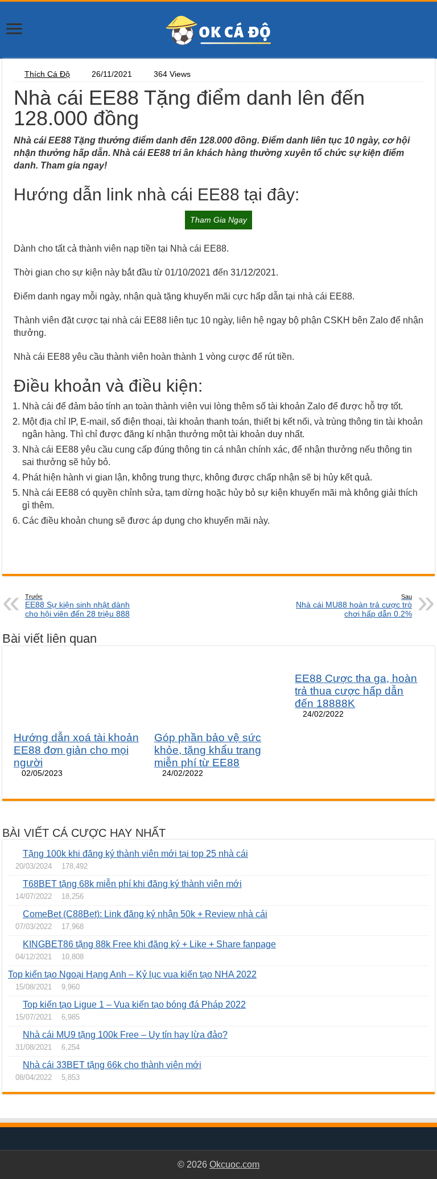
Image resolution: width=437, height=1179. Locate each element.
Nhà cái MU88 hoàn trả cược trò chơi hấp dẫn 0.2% (354, 605)
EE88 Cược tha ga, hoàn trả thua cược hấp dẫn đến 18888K (356, 690)
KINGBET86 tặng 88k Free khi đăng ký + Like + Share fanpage (149, 944)
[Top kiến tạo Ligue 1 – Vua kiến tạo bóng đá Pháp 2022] (12, 1004)
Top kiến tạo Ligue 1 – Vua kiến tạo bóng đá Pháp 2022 (134, 1004)
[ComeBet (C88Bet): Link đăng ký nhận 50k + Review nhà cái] (12, 913)
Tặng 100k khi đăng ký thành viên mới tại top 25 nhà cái (135, 853)
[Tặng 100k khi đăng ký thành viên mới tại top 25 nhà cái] (12, 853)
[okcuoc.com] (218, 29)
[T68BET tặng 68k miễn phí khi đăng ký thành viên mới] (12, 883)
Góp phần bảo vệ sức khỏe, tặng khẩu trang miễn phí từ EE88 (207, 750)
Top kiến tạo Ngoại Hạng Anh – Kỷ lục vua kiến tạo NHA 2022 (132, 974)
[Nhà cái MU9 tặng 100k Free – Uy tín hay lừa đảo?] (12, 1034)
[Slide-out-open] (14, 29)
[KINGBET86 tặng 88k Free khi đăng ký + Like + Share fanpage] (12, 943)
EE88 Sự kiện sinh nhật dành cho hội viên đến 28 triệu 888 (77, 605)
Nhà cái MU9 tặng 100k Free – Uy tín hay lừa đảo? (125, 1035)
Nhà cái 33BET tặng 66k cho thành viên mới (112, 1065)
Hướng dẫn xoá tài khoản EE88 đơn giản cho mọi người (76, 750)
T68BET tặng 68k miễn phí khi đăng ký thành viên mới (132, 884)
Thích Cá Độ (47, 74)
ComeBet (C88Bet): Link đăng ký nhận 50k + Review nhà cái (145, 914)
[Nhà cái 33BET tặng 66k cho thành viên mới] (12, 1064)
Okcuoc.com (234, 1164)
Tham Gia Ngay (218, 219)
